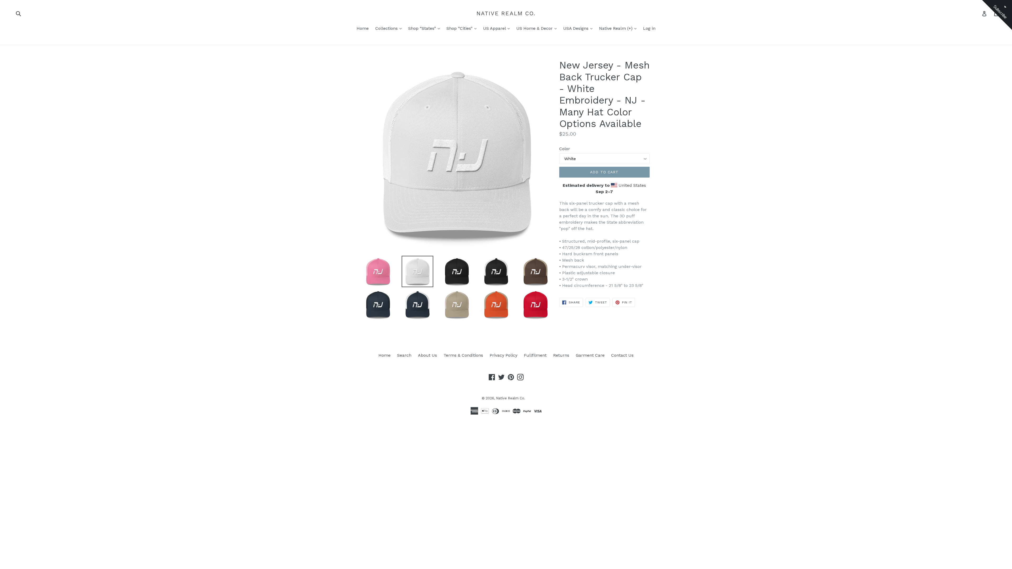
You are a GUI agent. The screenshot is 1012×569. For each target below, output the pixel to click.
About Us (427, 355)
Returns (561, 355)
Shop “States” (422, 28)
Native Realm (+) (616, 28)
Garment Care (590, 355)
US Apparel (495, 28)
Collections (387, 28)
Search (404, 355)
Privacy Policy (503, 355)
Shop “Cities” (460, 28)
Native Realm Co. (506, 13)
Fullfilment (535, 355)
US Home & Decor (535, 28)
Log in (649, 28)
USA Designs (576, 28)
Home (363, 28)
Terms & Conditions (463, 355)
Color (564, 148)
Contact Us (622, 355)
